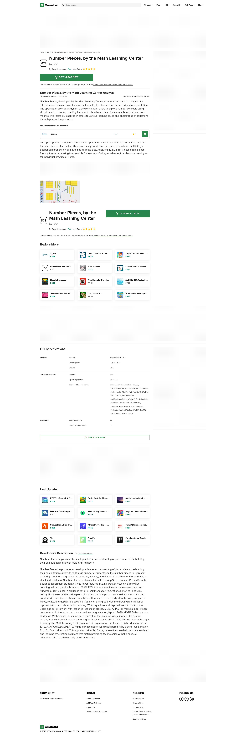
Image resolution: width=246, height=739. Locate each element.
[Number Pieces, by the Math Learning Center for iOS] (43, 63)
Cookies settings (139, 719)
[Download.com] (49, 5)
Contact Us (90, 707)
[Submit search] (63, 5)
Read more (146, 96)
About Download (93, 699)
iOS (166, 5)
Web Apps (189, 5)
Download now (69, 77)
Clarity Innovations (85, 553)
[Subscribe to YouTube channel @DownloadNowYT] (192, 699)
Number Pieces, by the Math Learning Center (96, 60)
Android (176, 5)
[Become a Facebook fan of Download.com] (181, 699)
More (200, 5)
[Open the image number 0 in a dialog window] (60, 192)
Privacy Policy (138, 699)
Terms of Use (138, 703)
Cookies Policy (138, 707)
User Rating (77, 69)
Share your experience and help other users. (113, 84)
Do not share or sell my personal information (142, 713)
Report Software (96, 438)
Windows (147, 5)
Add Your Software (93, 703)
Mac (158, 5)
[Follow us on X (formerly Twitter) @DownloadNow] (186, 699)
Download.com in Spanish (96, 712)
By (57, 69)
